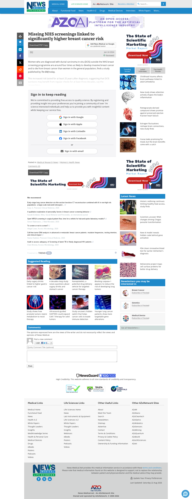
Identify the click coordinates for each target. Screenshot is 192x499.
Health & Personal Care (38, 437)
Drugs (30, 443)
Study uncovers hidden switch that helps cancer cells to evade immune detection (82, 315)
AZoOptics (136, 420)
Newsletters (103, 420)
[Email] (20, 82)
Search (101, 416)
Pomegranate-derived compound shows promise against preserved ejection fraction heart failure (151, 112)
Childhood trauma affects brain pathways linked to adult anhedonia (151, 79)
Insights (31, 430)
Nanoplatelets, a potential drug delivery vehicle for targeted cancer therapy (82, 285)
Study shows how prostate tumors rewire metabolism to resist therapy (37, 315)
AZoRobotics (137, 423)
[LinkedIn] (20, 49)
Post (30, 366)
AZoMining (136, 430)
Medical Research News (47, 162)
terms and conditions (152, 467)
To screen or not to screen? (37, 226)
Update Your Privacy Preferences (147, 478)
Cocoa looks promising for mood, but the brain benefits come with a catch (152, 142)
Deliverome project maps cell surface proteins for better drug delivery (151, 266)
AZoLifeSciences (139, 440)
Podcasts (32, 453)
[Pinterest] (20, 76)
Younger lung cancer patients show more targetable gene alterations (104, 315)
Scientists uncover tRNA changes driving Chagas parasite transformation (150, 219)
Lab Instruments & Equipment (77, 416)
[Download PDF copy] (20, 36)
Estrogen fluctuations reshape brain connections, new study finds (152, 126)
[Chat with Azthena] (185, 494)
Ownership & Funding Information (113, 443)
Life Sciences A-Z (71, 420)
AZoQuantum (138, 433)
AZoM (134, 409)
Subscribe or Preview (140, 293)
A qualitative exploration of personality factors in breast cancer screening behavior (58, 212)
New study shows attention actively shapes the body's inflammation (152, 95)
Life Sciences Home (79, 4)
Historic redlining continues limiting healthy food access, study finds (152, 204)
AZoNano (136, 413)
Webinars (68, 433)
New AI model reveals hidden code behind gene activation (151, 235)
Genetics (136, 302)
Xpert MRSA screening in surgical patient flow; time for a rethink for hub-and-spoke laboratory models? (66, 219)
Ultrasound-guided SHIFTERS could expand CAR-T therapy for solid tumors (59, 315)
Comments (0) (34, 166)
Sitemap (101, 423)
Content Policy (104, 440)
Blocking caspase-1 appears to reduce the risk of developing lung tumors (105, 285)
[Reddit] (20, 69)
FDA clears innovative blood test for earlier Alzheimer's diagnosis (152, 251)
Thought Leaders (35, 426)
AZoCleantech (138, 416)
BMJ (31, 52)
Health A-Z (32, 420)
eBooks (31, 447)
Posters (31, 450)
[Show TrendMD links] (116, 253)
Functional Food (35, 413)
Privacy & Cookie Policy (108, 437)
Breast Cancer (138, 290)
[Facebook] (20, 56)
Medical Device (138, 315)
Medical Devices (35, 440)
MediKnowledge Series (38, 433)
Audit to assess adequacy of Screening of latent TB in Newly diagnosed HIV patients (59, 242)
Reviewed (110, 55)
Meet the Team (104, 413)
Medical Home (58, 4)
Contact (101, 430)
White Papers (33, 423)
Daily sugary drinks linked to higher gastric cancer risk (37, 284)
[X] (20, 62)
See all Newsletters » (130, 328)
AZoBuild (136, 437)
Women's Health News (70, 162)
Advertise (102, 426)
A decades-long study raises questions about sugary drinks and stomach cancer (59, 285)
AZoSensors (137, 426)
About (100, 409)
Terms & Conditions (106, 433)
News (30, 416)
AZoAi (134, 443)
